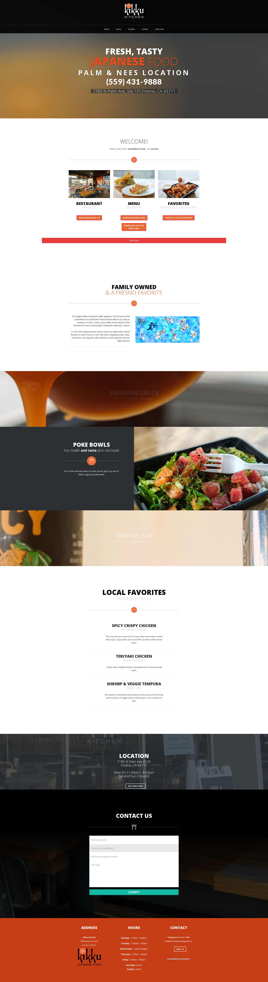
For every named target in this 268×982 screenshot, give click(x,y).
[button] (139, 468)
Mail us (180, 949)
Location (131, 29)
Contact (145, 29)
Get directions (135, 786)
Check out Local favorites (178, 218)
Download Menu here (134, 218)
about (106, 29)
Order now (159, 29)
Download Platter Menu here (134, 227)
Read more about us (89, 218)
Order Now (134, 240)
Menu (118, 29)
